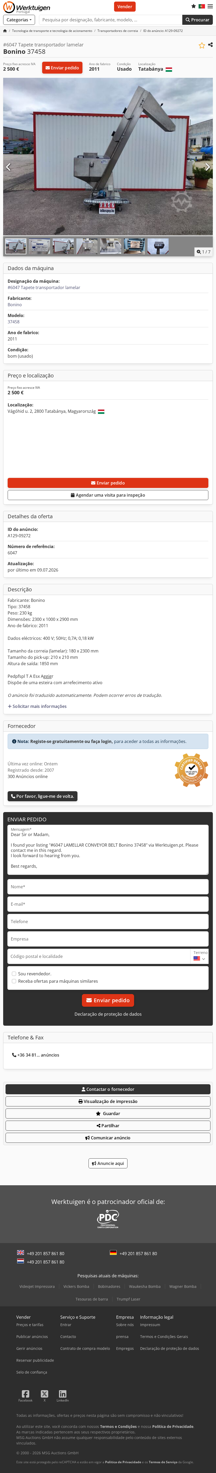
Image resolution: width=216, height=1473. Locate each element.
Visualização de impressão (110, 1101)
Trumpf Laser (128, 1299)
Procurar (199, 20)
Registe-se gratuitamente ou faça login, (71, 741)
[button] (210, 7)
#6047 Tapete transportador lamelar (44, 287)
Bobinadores (109, 1286)
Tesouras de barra (92, 1299)
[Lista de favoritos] (193, 7)
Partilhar (109, 1126)
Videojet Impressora (37, 1286)
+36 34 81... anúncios (38, 1055)
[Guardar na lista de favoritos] (201, 45)
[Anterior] (9, 167)
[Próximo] (207, 167)
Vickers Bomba (76, 1286)
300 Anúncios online (28, 776)
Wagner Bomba (183, 1286)
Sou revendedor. (34, 974)
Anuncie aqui (110, 1163)
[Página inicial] (5, 30)
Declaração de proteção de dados (108, 1014)
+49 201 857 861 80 (45, 1253)
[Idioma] (202, 7)
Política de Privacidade (123, 1462)
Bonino (15, 305)
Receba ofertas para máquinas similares (58, 981)
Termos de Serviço (163, 1462)
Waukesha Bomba (145, 1286)
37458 (13, 322)
